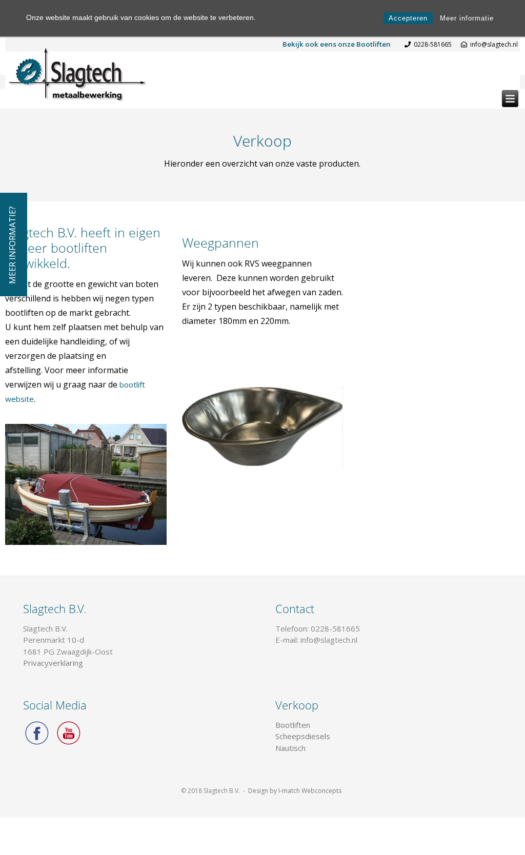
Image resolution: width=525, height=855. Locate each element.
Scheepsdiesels (302, 736)
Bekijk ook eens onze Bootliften (336, 44)
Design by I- (265, 790)
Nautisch (290, 748)
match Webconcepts (311, 790)
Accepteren (408, 18)
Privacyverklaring (53, 663)
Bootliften (292, 725)
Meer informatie (467, 18)
